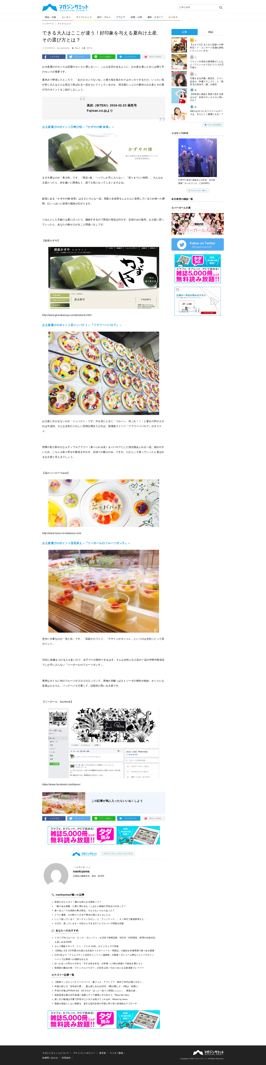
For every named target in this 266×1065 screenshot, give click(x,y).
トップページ (48, 24)
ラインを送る (105, 57)
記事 (184, 32)
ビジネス (173, 17)
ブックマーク (130, 57)
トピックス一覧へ (198, 190)
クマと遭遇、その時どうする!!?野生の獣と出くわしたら (82, 915)
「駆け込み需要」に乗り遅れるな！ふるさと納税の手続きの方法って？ (90, 906)
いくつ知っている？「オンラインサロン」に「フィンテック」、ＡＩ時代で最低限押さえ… (100, 919)
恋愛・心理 (136, 17)
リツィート (79, 57)
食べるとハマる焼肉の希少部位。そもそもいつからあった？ (84, 910)
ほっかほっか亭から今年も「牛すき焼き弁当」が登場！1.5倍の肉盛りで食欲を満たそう (98, 963)
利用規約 (66, 1058)
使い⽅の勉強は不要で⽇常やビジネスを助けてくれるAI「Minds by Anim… (92, 999)
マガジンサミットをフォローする (118, 854)
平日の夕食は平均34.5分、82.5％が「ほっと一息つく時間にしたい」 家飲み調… (95, 990)
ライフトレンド (84, 17)
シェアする (54, 57)
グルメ (77, 48)
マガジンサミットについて (55, 1053)
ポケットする (155, 57)
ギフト (90, 48)
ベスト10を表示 (214, 125)
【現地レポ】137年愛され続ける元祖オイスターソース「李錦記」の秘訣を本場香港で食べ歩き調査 (104, 950)
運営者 (102, 1053)
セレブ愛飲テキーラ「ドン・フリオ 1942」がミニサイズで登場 (86, 946)
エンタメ (66, 17)
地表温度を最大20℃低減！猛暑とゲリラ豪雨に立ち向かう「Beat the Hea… (92, 995)
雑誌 (210, 32)
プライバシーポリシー (84, 1053)
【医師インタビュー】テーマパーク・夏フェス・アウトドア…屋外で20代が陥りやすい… (99, 982)
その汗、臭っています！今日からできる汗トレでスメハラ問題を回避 (89, 923)
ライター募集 (116, 1053)
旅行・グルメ (104, 17)
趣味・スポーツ (155, 17)
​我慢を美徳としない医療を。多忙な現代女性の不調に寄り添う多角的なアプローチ (95, 1003)
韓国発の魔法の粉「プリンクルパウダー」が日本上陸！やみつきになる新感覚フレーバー (99, 968)
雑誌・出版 (50, 17)
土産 (83, 48)
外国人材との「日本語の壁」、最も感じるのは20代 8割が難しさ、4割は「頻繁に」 (97, 986)
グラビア (120, 17)
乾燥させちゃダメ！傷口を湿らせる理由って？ (77, 902)
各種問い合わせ (50, 1058)
